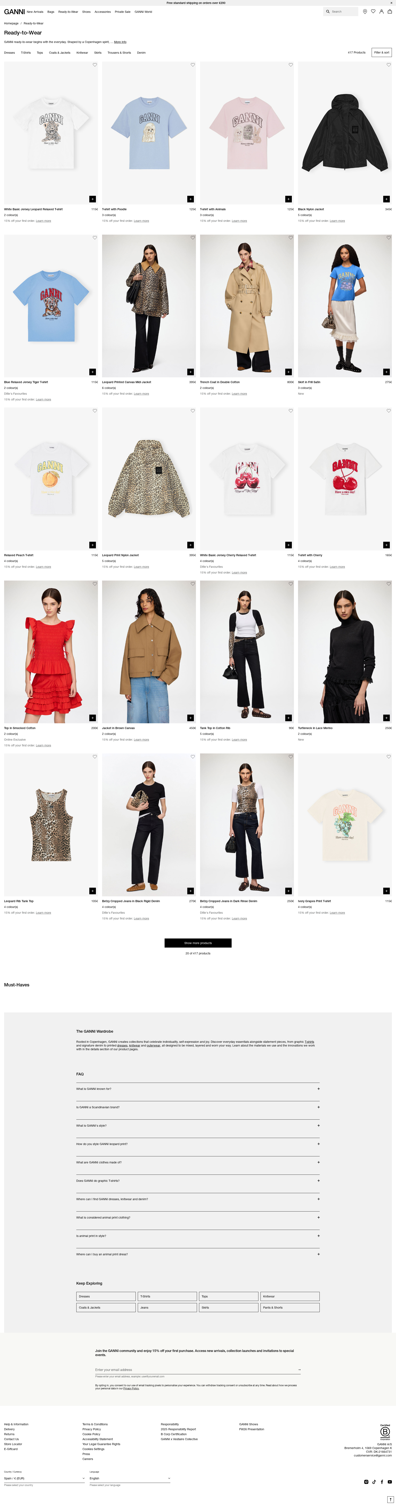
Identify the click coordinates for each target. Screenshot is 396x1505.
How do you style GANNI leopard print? (102, 1142)
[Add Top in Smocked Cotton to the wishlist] (95, 584)
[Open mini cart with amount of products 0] (389, 11)
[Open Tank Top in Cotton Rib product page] (247, 652)
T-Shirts (26, 53)
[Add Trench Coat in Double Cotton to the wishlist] (291, 238)
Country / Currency (13, 1472)
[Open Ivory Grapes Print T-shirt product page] (345, 824)
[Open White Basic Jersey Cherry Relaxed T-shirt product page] (247, 478)
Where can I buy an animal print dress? (102, 1252)
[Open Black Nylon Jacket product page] (345, 133)
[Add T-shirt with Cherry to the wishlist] (389, 411)
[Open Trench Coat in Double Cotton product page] (247, 306)
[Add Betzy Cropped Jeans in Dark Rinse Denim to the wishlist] (291, 757)
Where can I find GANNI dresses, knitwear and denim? (112, 1197)
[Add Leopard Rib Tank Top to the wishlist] (95, 757)
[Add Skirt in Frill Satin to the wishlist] (389, 238)
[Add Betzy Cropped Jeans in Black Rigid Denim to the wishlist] (193, 757)
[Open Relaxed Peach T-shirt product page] (51, 478)
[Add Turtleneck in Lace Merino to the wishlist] (389, 584)
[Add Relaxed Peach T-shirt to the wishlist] (95, 411)
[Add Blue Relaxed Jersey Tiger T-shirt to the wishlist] (95, 238)
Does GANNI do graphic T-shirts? (98, 1179)
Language (94, 1472)
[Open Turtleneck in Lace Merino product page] (345, 652)
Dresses (9, 53)
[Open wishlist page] (373, 11)
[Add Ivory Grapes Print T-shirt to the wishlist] (389, 757)
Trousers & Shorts (119, 53)
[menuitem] (35, 12)
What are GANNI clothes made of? (99, 1160)
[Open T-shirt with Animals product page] (247, 133)
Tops (40, 53)
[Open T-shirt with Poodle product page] (149, 133)
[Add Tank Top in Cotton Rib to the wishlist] (291, 584)
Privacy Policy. (131, 1388)
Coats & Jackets (59, 53)
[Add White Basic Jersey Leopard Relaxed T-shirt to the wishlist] (95, 65)
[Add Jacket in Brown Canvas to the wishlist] (193, 584)
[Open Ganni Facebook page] (382, 1481)
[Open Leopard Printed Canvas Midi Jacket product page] (149, 306)
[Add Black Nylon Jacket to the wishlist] (389, 65)
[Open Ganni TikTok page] (374, 1481)
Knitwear (82, 53)
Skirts (97, 53)
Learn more (43, 221)
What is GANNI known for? (93, 1087)
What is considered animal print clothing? (103, 1215)
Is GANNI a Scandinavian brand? (98, 1105)
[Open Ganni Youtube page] (389, 1481)
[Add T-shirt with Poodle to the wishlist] (193, 65)
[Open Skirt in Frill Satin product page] (345, 306)
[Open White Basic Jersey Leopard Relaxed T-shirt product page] (51, 133)
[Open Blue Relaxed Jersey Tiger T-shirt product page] (51, 306)
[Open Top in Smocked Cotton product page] (51, 652)
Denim (141, 53)
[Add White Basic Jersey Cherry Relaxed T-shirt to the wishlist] (291, 411)
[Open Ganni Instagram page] (366, 1481)
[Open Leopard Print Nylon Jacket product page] (149, 478)
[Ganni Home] (14, 12)
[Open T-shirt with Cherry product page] (345, 478)
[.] (198, 3)
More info (120, 42)
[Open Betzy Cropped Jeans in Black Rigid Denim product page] (149, 824)
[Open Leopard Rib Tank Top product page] (51, 824)
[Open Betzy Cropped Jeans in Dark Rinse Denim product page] (247, 824)
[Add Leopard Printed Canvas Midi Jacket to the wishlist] (193, 238)
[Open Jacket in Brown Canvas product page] (149, 652)
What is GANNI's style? (92, 1123)
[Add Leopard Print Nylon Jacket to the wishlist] (193, 411)
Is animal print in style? (92, 1234)
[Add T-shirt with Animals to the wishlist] (291, 65)
